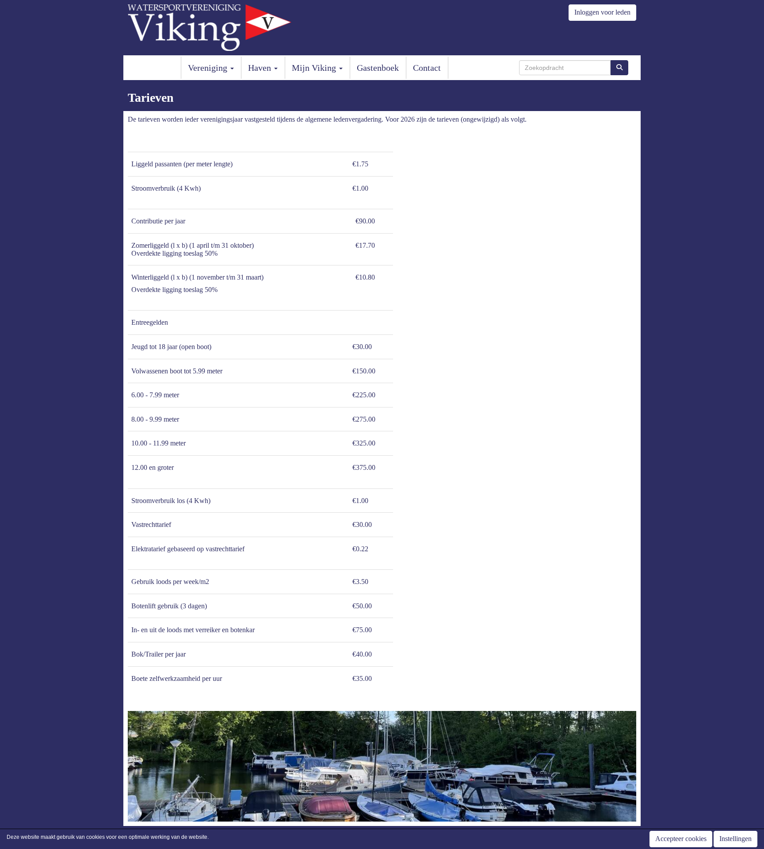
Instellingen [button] (735, 838)
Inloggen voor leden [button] (602, 12)
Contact (427, 68)
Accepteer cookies (681, 838)
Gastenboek (378, 68)
